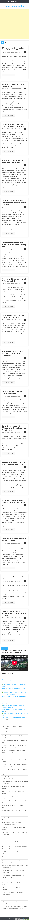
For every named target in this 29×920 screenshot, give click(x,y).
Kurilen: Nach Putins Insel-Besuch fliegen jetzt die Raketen (14, 819)
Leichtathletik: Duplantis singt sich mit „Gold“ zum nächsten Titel (14, 871)
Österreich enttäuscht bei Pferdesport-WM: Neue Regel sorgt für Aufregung (14, 428)
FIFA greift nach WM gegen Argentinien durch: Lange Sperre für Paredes (14, 613)
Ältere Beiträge (5, 648)
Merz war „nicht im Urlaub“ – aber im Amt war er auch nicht (14, 756)
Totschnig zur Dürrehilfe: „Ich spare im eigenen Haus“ (14, 732)
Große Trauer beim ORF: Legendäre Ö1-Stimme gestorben (14, 888)
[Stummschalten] (24, 669)
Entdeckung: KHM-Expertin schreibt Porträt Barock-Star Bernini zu (15, 847)
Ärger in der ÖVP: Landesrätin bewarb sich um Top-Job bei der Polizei (15, 866)
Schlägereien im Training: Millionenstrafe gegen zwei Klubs (14, 903)
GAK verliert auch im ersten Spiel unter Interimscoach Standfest (12, 727)
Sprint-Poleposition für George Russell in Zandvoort (15, 769)
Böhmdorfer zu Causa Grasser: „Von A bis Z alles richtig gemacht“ (14, 898)
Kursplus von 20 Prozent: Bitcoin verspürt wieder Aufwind (14, 801)
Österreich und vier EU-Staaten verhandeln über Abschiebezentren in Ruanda (14, 202)
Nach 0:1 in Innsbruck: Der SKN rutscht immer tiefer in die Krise (15, 737)
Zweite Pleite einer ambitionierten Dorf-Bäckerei (14, 880)
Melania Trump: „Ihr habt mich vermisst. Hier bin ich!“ (14, 852)
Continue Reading (9, 75)
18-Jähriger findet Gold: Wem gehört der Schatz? (14, 810)
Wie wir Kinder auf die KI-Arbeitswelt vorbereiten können (14, 828)
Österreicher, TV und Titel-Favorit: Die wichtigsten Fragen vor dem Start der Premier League (14, 907)
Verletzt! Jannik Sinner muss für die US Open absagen (13, 792)
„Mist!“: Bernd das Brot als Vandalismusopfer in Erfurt (14, 838)
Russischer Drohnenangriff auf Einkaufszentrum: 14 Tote (15, 741)
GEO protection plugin (25, 919)
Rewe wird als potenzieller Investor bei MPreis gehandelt (13, 787)
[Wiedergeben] (2, 669)
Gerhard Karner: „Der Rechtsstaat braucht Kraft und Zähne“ (15, 760)
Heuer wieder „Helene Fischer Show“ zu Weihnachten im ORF (12, 842)
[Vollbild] (26, 669)
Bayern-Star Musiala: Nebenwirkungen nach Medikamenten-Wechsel (13, 876)
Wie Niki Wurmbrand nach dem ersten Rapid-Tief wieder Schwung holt (14, 245)
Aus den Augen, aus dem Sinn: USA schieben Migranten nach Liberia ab (13, 862)
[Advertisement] (14, 24)
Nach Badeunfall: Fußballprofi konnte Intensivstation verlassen (11, 823)
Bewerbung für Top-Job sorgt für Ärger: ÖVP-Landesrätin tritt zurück (13, 778)
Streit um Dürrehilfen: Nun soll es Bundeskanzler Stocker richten (14, 883)
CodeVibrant (22, 918)
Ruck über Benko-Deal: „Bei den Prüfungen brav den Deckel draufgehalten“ (13, 353)
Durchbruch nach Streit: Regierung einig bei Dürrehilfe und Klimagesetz (13, 814)
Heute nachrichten (14, 6)
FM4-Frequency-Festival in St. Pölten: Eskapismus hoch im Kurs (14, 833)
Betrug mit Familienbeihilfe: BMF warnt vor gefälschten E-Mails (13, 893)
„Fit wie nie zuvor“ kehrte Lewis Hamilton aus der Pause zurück (14, 857)
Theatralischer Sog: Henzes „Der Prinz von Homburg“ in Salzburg (12, 806)
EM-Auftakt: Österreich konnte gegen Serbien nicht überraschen (15, 782)
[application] (14, 663)
